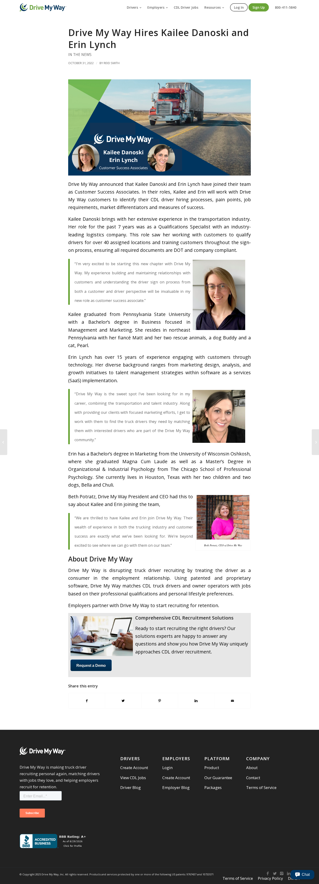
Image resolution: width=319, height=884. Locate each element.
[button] (302, 874)
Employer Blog (176, 787)
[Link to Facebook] (267, 873)
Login (167, 767)
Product (211, 767)
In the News (80, 54)
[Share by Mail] (232, 700)
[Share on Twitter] (123, 700)
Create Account (134, 767)
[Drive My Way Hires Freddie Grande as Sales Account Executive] (3, 442)
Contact (253, 777)
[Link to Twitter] (274, 873)
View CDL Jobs (133, 777)
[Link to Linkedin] (288, 873)
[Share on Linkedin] (196, 700)
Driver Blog (130, 787)
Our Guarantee (218, 777)
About (252, 767)
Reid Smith (112, 63)
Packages (213, 787)
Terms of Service (261, 787)
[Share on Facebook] (86, 700)
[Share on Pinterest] (160, 700)
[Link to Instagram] (281, 873)
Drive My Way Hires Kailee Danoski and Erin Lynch (158, 38)
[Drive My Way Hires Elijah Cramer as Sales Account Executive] (315, 442)
